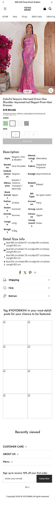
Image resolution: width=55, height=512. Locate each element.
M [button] (15, 134)
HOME (5, 16)
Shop (24, 16)
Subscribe (44, 478)
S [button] (6, 134)
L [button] (24, 134)
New (15, 16)
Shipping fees (9, 113)
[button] (5, 9)
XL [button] (34, 134)
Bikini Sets (37, 16)
